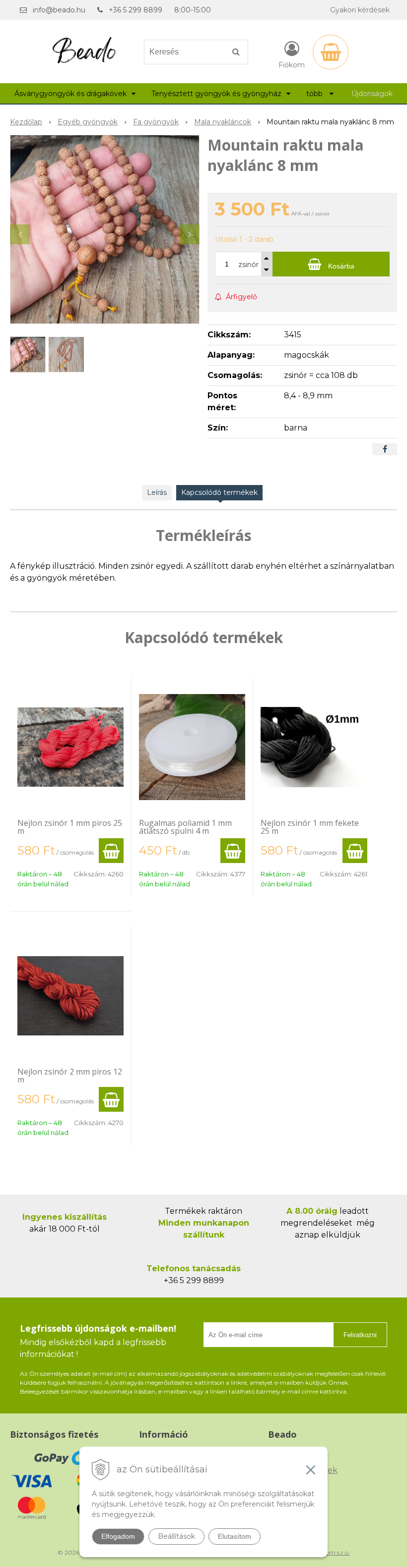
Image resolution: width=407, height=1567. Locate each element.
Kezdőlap (26, 121)
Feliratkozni (360, 1335)
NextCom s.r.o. (329, 1552)
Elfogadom (118, 1536)
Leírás (157, 492)
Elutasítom (234, 1536)
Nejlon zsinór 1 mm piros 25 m (69, 826)
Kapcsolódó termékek (219, 492)
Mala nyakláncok (222, 121)
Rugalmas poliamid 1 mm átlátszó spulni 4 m (185, 826)
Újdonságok (372, 93)
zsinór (248, 264)
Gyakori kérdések (360, 9)
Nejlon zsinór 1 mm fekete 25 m (310, 826)
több (315, 93)
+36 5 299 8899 (135, 9)
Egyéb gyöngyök (88, 121)
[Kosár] (330, 52)
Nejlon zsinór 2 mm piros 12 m (69, 1075)
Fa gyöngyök (156, 121)
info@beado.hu (59, 9)
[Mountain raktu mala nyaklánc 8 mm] (105, 229)
